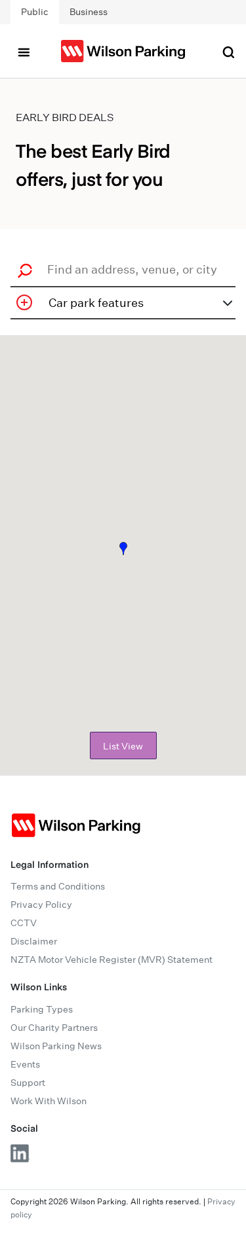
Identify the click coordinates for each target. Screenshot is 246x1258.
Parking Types (41, 1009)
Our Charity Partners (54, 1027)
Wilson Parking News (56, 1046)
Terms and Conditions (57, 886)
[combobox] (127, 269)
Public (35, 12)
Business (89, 12)
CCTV (23, 923)
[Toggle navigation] (23, 51)
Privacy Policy (41, 904)
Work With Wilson (48, 1101)
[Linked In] (20, 1153)
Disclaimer (33, 941)
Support (27, 1082)
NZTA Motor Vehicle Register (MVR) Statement (111, 959)
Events (25, 1064)
